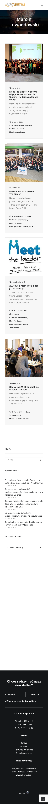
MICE (31, 226)
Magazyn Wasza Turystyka (24, 768)
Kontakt (24, 743)
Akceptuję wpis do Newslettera (21, 701)
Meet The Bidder (18, 129)
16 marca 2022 (17, 122)
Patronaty (28, 125)
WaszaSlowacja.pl (24, 775)
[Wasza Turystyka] (15, 4)
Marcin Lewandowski (17, 132)
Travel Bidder (14, 328)
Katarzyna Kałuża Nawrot (18, 226)
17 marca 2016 (17, 412)
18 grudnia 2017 (18, 216)
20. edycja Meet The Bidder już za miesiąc (23, 287)
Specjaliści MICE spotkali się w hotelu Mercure (24, 388)
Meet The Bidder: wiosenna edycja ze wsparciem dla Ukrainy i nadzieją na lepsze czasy (23, 95)
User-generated (18, 125)
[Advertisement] (24, 582)
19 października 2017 (19, 311)
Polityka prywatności (24, 750)
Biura (29, 216)
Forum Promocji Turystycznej (24, 771)
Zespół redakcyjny (24, 753)
